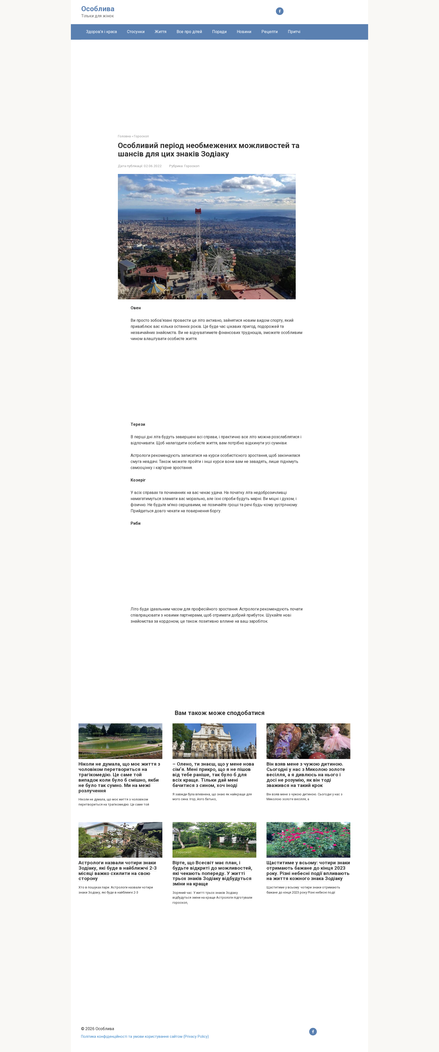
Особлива (97, 9)
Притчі (294, 31)
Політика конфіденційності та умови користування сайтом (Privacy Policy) (145, 1036)
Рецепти (269, 31)
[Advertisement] (219, 83)
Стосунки (136, 31)
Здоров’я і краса (101, 31)
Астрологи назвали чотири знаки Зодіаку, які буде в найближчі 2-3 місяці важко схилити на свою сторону (118, 871)
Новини (244, 31)
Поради (219, 31)
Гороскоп (191, 166)
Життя (160, 31)
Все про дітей (189, 31)
